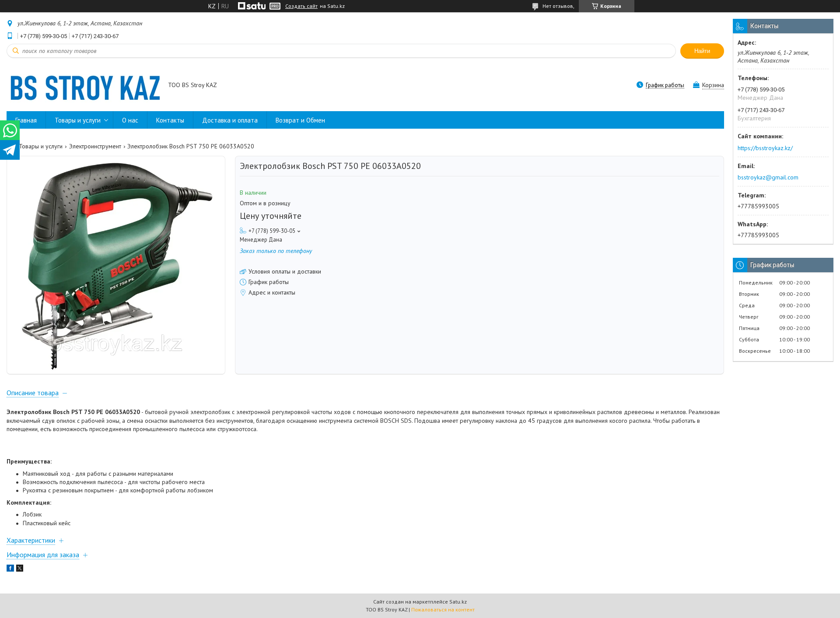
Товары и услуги (78, 120)
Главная (26, 120)
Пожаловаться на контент (443, 609)
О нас (130, 120)
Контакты (170, 120)
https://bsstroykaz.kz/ (765, 148)
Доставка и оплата (230, 120)
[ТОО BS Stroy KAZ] (83, 86)
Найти (702, 51)
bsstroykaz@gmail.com (768, 177)
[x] (19, 569)
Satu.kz (458, 601)
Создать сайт (301, 6)
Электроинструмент (95, 146)
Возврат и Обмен (300, 120)
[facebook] (10, 569)
